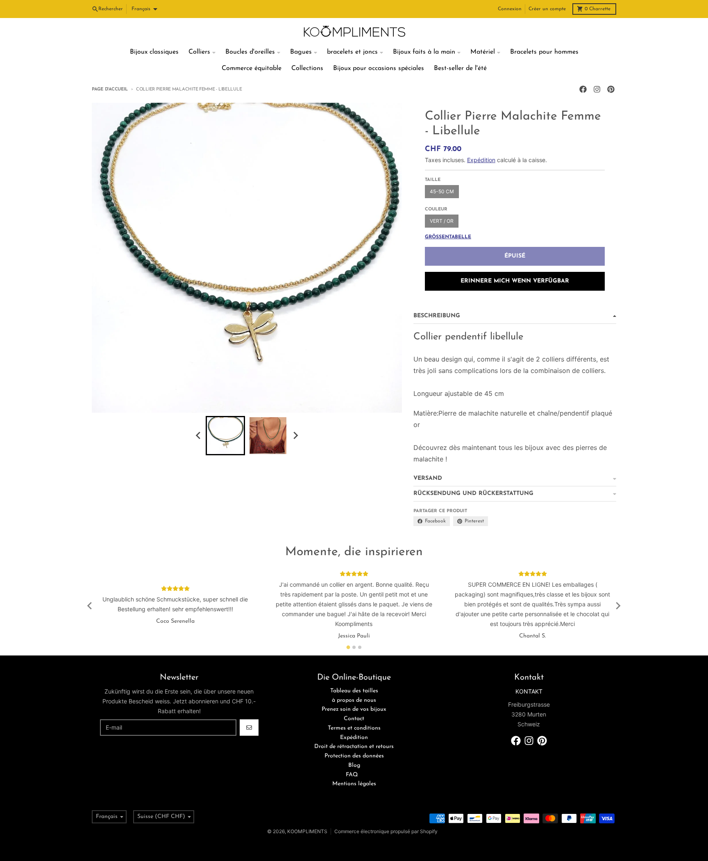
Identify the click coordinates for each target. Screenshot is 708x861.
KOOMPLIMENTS (307, 831)
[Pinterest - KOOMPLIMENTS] (611, 89)
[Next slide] (295, 435)
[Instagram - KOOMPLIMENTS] (597, 89)
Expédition (481, 159)
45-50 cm (442, 191)
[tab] (348, 647)
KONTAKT (528, 691)
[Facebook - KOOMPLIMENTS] (583, 89)
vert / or (442, 221)
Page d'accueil (110, 89)
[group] (225, 435)
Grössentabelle (448, 237)
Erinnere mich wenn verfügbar (515, 281)
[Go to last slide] (198, 435)
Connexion (510, 9)
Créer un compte (547, 9)
